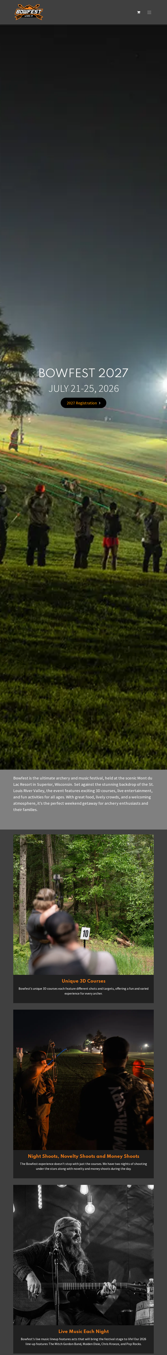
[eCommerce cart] (138, 12)
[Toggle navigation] (149, 12)
